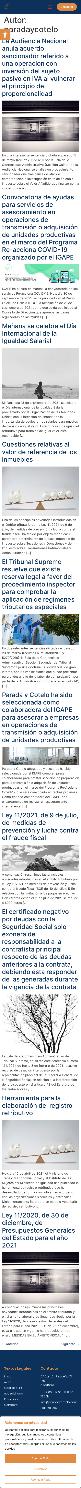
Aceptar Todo (40, 1458)
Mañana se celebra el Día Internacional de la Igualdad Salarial (39, 333)
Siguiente (70, 1344)
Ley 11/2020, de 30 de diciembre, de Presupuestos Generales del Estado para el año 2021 (38, 1230)
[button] (5, 34)
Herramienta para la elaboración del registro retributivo (37, 1105)
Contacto (11, 1405)
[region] (40, 1452)
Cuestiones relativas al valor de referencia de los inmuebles (39, 451)
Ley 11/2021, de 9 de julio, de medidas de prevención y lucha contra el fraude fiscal (40, 826)
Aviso (8, 1382)
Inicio (7, 1376)
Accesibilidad (13, 1393)
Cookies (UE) (13, 1388)
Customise (40, 1469)
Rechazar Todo (40, 1479)
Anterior (10, 1344)
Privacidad (11, 1399)
